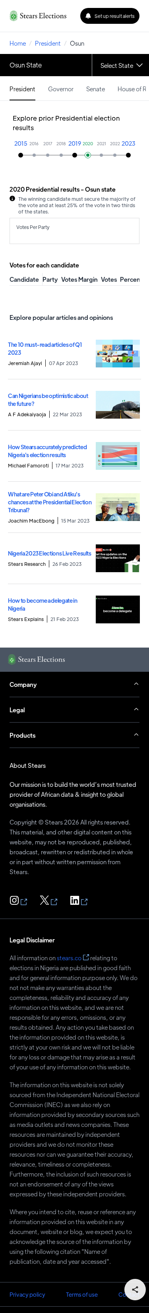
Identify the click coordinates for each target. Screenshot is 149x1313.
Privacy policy (27, 1294)
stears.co (69, 957)
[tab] (22, 88)
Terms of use (82, 1294)
